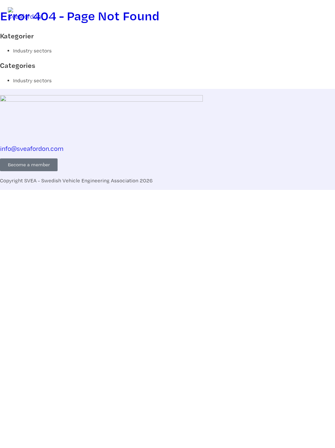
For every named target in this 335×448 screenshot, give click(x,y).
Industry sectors (32, 51)
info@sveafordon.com (31, 149)
